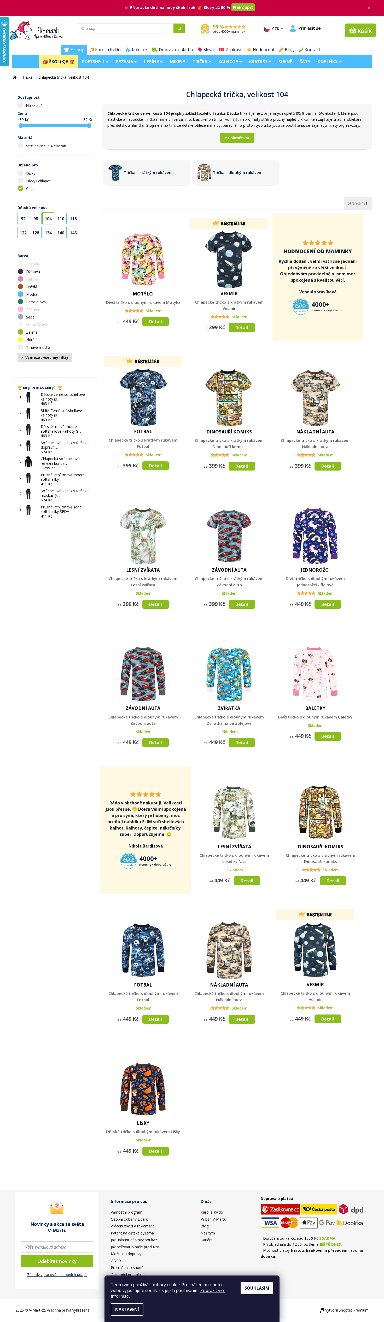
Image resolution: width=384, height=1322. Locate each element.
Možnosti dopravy (126, 1253)
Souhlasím (257, 1288)
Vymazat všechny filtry (46, 357)
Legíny (152, 62)
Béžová (33, 264)
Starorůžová (37, 324)
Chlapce (33, 188)
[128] (35, 232)
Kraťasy (259, 62)
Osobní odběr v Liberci (130, 1219)
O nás (206, 1201)
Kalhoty (228, 62)
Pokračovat (239, 137)
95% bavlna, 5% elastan (46, 145)
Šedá (31, 317)
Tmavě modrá (38, 347)
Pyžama (125, 62)
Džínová (33, 271)
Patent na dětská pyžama (132, 1233)
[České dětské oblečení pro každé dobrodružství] (15, 77)
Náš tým (208, 1233)
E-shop (77, 50)
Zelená (32, 332)
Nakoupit (243, 7)
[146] (73, 232)
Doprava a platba (176, 50)
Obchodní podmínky (127, 1274)
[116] (73, 218)
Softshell (94, 62)
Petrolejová (36, 301)
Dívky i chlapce (39, 180)
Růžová (33, 309)
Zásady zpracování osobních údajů (57, 1274)
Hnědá (32, 286)
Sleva (208, 50)
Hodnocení (263, 50)
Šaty (305, 62)
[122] (23, 232)
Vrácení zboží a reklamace (133, 1226)
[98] (35, 218)
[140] (60, 232)
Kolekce (139, 50)
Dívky (31, 173)
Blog (289, 50)
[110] (60, 218)
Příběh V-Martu (213, 1219)
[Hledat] (179, 28)
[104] (48, 218)
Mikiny (177, 62)
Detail (155, 321)
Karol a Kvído (108, 50)
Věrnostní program (126, 1212)
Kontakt (312, 50)
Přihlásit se (309, 28)
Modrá (32, 294)
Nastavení (127, 1309)
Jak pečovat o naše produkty (135, 1246)
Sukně (285, 62)
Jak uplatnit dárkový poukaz (134, 1239)
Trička (200, 62)
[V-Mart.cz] (36, 30)
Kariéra (207, 1239)
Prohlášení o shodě (127, 1267)
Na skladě (34, 105)
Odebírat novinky (57, 1261)
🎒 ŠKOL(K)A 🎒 (59, 62)
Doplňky (328, 62)
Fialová (32, 279)
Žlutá (31, 339)
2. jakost (233, 50)
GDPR (116, 1260)
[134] (48, 232)
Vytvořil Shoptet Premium (347, 1310)
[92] (23, 218)
